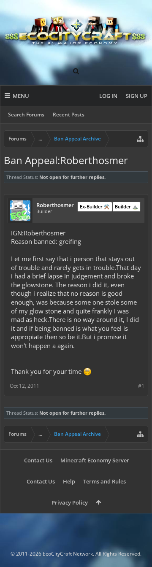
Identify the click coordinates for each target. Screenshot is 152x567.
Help (69, 481)
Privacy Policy (70, 502)
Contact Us (38, 460)
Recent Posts (68, 114)
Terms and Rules (104, 481)
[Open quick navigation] (140, 139)
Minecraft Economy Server (94, 460)
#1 (141, 386)
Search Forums (26, 114)
